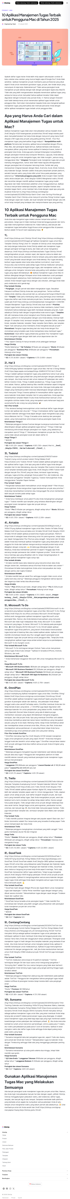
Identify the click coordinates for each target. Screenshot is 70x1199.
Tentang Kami (6, 1162)
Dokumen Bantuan (7, 1145)
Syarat (20, 1197)
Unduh (4, 1142)
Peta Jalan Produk (7, 1148)
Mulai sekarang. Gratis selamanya (26, 3)
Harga (4, 1135)
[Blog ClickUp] (6, 3)
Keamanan (5, 1197)
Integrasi (5, 1159)
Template (5, 1155)
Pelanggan (5, 1152)
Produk (4, 1138)
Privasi (13, 1197)
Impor (4, 1166)
